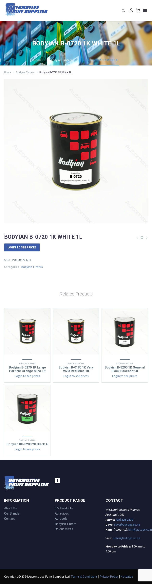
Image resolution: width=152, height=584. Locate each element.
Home (7, 72)
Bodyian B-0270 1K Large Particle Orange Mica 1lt (27, 369)
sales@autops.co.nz (126, 538)
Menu (145, 10)
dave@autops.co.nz (127, 524)
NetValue (127, 576)
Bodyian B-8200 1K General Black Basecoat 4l (125, 369)
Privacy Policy (109, 576)
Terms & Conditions (84, 576)
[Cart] (138, 10)
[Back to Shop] (142, 237)
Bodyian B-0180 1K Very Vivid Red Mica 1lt (76, 369)
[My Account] (131, 10)
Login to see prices (22, 247)
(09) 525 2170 (124, 519)
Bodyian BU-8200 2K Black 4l (27, 444)
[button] (123, 10)
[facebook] (57, 480)
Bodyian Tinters (25, 72)
